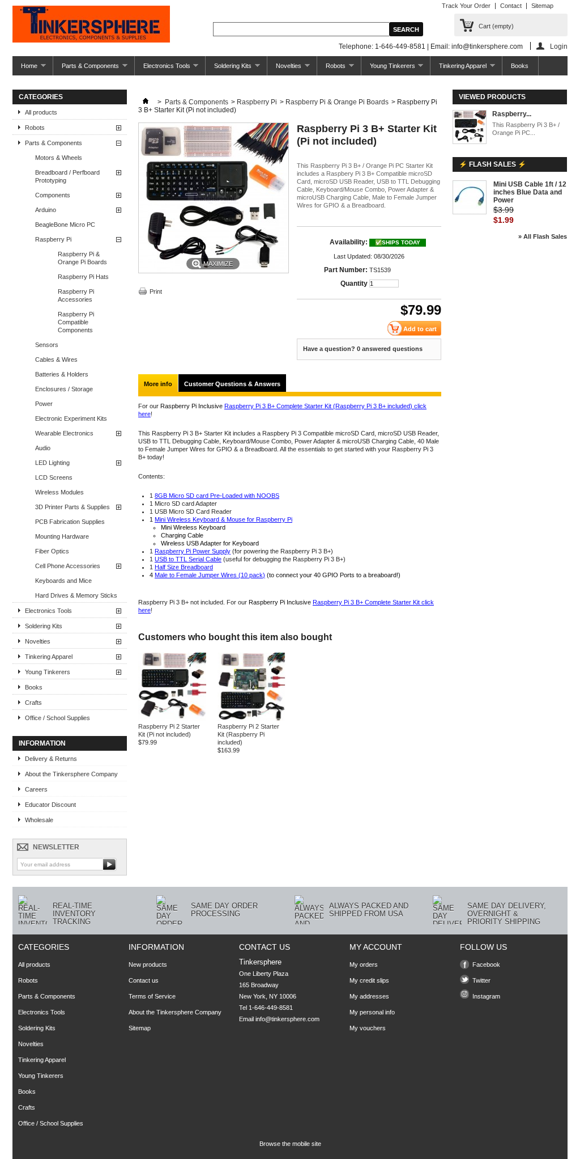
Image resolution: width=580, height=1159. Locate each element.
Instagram (486, 996)
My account (375, 946)
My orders (363, 964)
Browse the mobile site (290, 1143)
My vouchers (367, 1028)
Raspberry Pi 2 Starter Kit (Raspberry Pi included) (248, 734)
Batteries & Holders (61, 374)
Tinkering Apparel (458, 68)
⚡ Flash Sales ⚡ (492, 164)
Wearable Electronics (64, 433)
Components (52, 195)
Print (156, 291)
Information (42, 743)
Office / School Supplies (57, 717)
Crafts (33, 702)
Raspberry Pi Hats (83, 276)
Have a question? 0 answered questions (363, 348)
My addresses (369, 996)
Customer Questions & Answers (232, 383)
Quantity (354, 283)
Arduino (45, 209)
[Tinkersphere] (91, 25)
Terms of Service (152, 996)
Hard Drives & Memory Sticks (76, 595)
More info (158, 383)
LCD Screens (53, 477)
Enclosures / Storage (64, 389)
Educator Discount (50, 804)
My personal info (372, 1012)
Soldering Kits (228, 68)
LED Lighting (52, 462)
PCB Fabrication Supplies (70, 521)
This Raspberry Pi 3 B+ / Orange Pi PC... (526, 128)
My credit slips (369, 980)
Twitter (481, 980)
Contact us (144, 980)
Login (559, 46)
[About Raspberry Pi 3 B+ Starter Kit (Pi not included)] (470, 128)
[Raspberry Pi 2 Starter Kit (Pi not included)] (172, 718)
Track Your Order (466, 5)
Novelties (284, 68)
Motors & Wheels (58, 157)
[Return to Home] (145, 102)
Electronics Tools (162, 68)
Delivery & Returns (51, 758)
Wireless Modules (59, 492)
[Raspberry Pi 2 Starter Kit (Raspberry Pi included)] (251, 718)
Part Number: (346, 270)
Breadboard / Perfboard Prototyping (67, 176)
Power (44, 403)
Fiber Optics (52, 551)
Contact (511, 5)
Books (519, 65)
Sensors (46, 344)
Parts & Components (86, 68)
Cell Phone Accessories (67, 565)
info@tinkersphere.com (287, 1019)
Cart (496, 26)
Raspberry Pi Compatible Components (76, 322)
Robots (331, 68)
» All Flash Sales (542, 236)
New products (148, 964)
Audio (42, 448)
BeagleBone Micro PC (65, 224)
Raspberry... (511, 114)
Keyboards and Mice (63, 580)
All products (41, 112)
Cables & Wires (56, 359)
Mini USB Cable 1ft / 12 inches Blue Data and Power (529, 192)
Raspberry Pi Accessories (76, 295)
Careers (36, 789)
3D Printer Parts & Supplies (72, 507)
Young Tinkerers (388, 68)
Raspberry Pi (53, 239)
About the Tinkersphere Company (71, 774)
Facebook (486, 964)
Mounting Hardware (62, 536)
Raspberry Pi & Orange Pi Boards (82, 258)
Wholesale (39, 820)
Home (24, 68)
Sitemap (542, 5)
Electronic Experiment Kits (71, 418)
